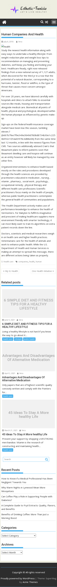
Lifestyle (18, 339)
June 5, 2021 (9, 320)
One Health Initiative (42, 271)
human (39, 261)
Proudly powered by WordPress (18, 578)
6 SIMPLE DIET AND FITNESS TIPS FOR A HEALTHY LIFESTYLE (28, 304)
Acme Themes (30, 582)
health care (8, 261)
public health (29, 339)
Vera (20, 41)
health (32, 261)
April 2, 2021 (9, 373)
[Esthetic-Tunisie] (4, 22)
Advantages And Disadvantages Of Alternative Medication (28, 358)
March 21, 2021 (11, 430)
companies (23, 261)
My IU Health (11, 271)
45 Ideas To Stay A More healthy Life (28, 415)
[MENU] (54, 22)
